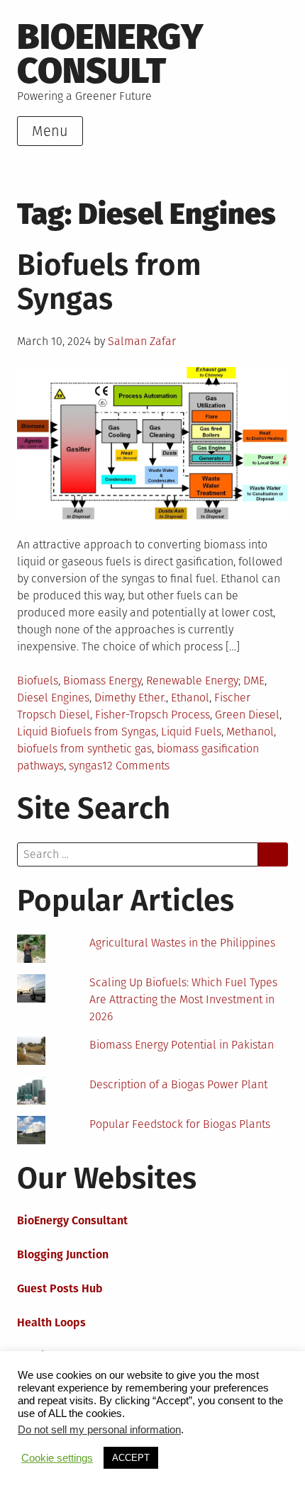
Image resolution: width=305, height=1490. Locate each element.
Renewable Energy (192, 680)
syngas (85, 765)
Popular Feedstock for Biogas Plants (179, 1124)
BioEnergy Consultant (72, 1220)
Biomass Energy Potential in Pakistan (181, 1044)
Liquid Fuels (191, 731)
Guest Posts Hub (60, 1288)
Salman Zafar (142, 341)
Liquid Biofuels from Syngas (86, 731)
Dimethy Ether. (130, 697)
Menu (50, 131)
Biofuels (37, 680)
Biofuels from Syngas (109, 282)
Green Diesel (247, 714)
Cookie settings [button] (57, 1458)
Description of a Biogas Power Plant (178, 1084)
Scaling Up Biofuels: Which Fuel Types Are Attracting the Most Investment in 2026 (183, 999)
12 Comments (136, 765)
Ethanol (190, 697)
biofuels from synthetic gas (84, 748)
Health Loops (51, 1322)
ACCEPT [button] (131, 1457)
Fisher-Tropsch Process (152, 714)
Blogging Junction (63, 1254)
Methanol (250, 731)
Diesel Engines (53, 697)
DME (254, 680)
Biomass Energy (102, 680)
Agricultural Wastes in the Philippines (182, 942)
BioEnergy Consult (110, 53)
